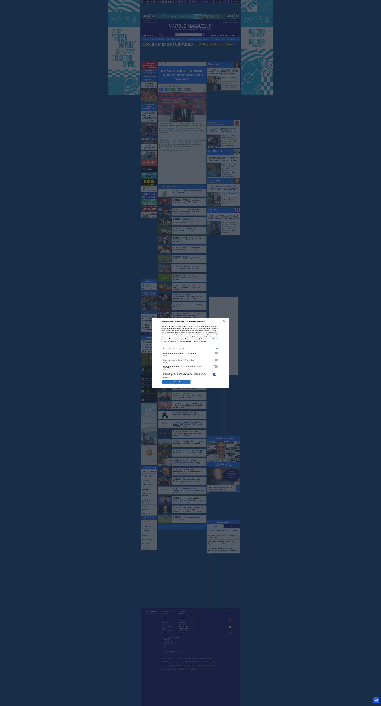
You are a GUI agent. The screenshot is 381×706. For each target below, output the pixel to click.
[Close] (225, 322)
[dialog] (190, 353)
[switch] (215, 353)
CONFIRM (176, 382)
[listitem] (190, 349)
